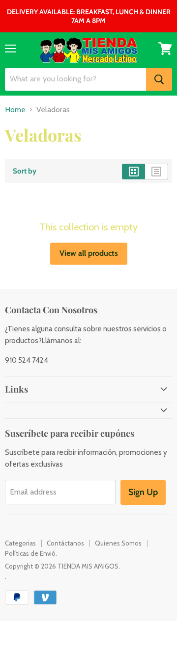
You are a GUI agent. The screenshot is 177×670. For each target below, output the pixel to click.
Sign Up (143, 492)
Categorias (20, 543)
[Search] (159, 79)
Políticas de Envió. (31, 553)
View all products (88, 253)
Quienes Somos (118, 543)
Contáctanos (65, 543)
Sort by (24, 171)
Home (15, 109)
